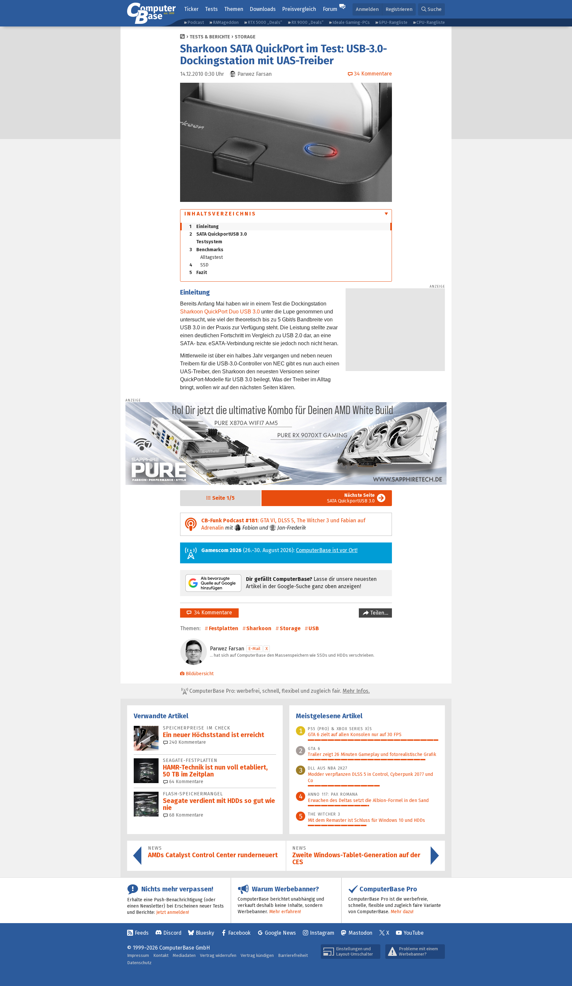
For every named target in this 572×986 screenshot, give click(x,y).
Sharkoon (258, 628)
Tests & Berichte (210, 37)
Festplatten (223, 628)
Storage (245, 37)
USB (314, 628)
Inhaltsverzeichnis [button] (220, 214)
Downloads (263, 9)
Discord (172, 933)
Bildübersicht (200, 674)
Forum (330, 9)
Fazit (198, 272)
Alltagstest (211, 257)
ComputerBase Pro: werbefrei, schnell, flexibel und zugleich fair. (279, 691)
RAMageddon (226, 22)
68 (185, 815)
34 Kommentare (211, 612)
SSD (199, 265)
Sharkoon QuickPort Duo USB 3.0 (220, 311)
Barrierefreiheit (293, 955)
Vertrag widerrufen (218, 955)
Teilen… (378, 613)
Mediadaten (184, 955)
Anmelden (367, 9)
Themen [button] (233, 9)
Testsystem (209, 242)
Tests (211, 9)
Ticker (191, 9)
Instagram (322, 933)
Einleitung (204, 226)
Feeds (142, 933)
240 (187, 742)
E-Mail (254, 648)
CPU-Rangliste (430, 22)
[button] (431, 9)
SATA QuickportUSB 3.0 (218, 234)
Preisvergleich (299, 9)
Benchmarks (206, 250)
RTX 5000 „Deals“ (265, 22)
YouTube (414, 933)
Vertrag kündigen (257, 955)
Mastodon (360, 933)
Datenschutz (139, 962)
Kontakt (160, 955)
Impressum (138, 955)
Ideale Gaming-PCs (351, 22)
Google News (280, 933)
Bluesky (205, 933)
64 (185, 781)
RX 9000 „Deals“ (307, 22)
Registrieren (399, 9)
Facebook (239, 933)
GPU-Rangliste (393, 22)
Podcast (195, 22)
